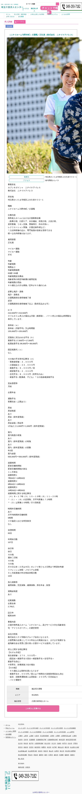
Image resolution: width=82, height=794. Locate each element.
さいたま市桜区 (23, 732)
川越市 (59, 743)
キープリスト (25, 9)
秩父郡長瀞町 (22, 755)
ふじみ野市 (70, 732)
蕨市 (45, 755)
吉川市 (20, 743)
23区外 (27, 767)
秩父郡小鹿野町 (70, 751)
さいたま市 (22, 728)
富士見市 (47, 743)
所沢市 (20, 747)
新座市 (26, 747)
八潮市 (74, 736)
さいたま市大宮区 (57, 728)
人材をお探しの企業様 (37, 14)
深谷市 (40, 751)
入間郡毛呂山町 (66, 736)
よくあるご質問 (11, 731)
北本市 (26, 739)
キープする (20, 22)
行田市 (50, 755)
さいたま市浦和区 (36, 732)
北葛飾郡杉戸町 (41, 739)
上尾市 (26, 736)
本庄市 (49, 747)
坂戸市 (31, 743)
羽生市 (30, 755)
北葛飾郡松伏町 (52, 739)
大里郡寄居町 (38, 743)
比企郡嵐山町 (22, 751)
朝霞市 (43, 747)
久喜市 (36, 736)
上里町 (31, 736)
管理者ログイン (11, 737)
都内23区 (21, 767)
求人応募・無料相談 (20, 14)
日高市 (31, 747)
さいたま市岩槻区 (70, 728)
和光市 (26, 743)
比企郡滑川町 (32, 751)
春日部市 (37, 747)
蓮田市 (41, 755)
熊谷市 (45, 751)
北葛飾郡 (32, 739)
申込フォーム (10, 728)
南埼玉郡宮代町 (71, 739)
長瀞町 (61, 755)
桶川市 (67, 747)
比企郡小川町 (74, 747)
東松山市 (61, 747)
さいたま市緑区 (47, 732)
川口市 (53, 743)
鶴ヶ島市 (21, 759)
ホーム (8, 14)
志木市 (70, 743)
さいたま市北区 (45, 728)
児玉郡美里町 (44, 736)
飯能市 (67, 755)
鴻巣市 (72, 755)
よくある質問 (66, 14)
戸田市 (75, 743)
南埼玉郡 (62, 739)
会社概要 (21, 16)
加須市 (20, 739)
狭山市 (51, 751)
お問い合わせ (10, 16)
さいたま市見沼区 (60, 732)
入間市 (52, 736)
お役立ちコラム (53, 14)
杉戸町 (54, 747)
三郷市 (20, 736)
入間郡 (57, 736)
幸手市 (64, 743)
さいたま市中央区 (33, 728)
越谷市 (56, 755)
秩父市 (62, 751)
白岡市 (56, 751)
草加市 (36, 755)
